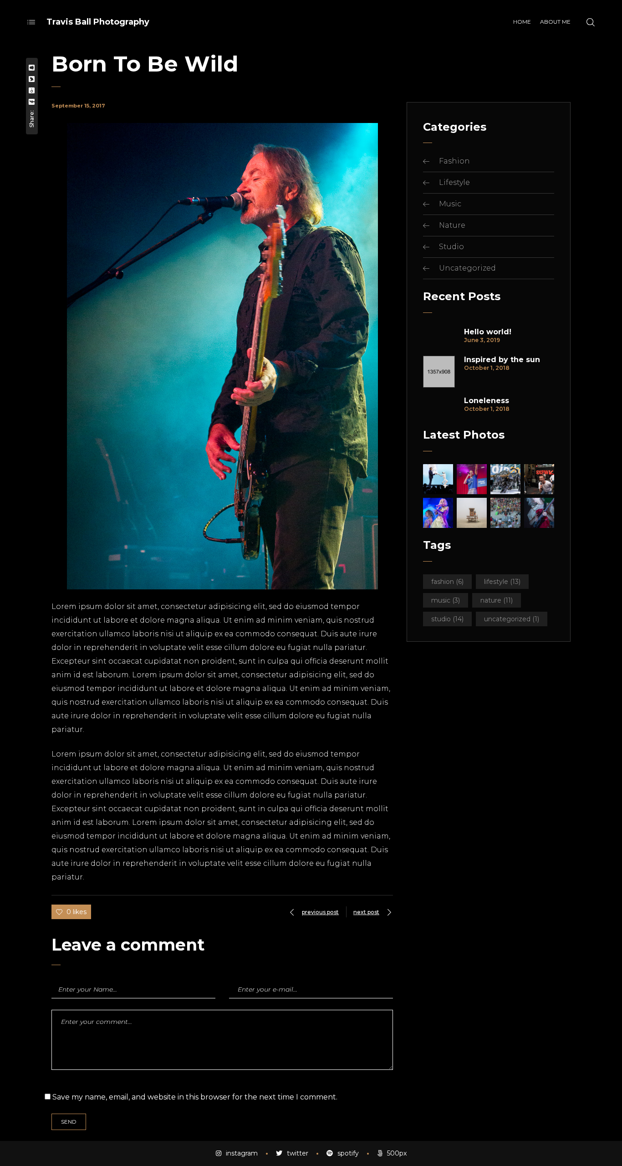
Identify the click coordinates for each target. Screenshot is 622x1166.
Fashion (454, 161)
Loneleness (486, 401)
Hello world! (487, 332)
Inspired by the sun (502, 360)
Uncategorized (467, 268)
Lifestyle (454, 182)
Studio (451, 246)
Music (450, 203)
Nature (452, 225)
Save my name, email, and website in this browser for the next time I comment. (194, 1097)
